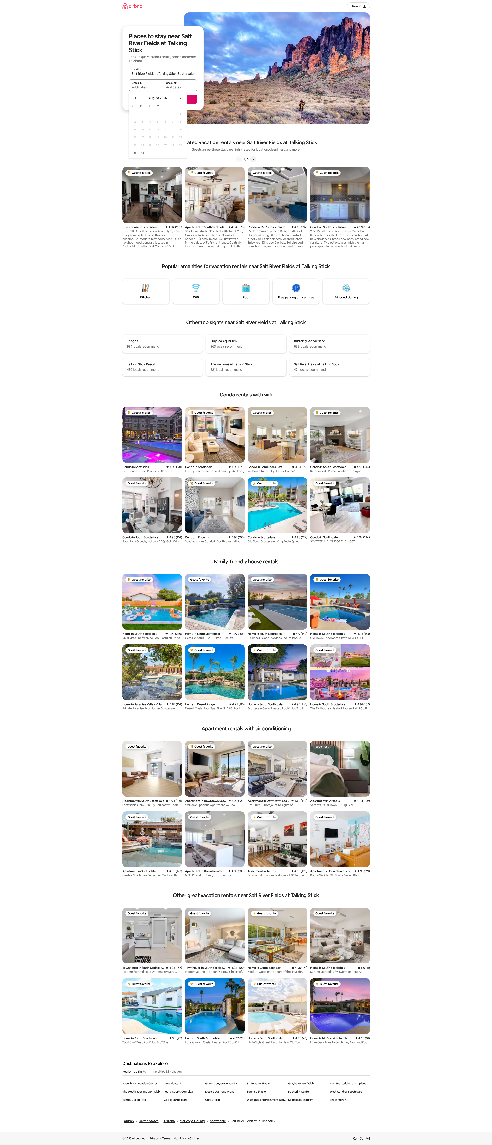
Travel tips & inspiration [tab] (167, 1071)
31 (142, 153)
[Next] (253, 159)
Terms (166, 1138)
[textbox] (146, 87)
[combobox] (163, 73)
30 (135, 153)
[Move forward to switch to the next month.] (180, 98)
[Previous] (239, 159)
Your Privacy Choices (187, 1138)
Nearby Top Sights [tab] (134, 1071)
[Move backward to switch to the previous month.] (135, 98)
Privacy (154, 1138)
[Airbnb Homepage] (132, 6)
